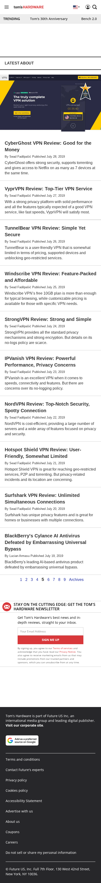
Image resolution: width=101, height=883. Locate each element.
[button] (94, 7)
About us (13, 821)
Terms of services (63, 648)
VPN (4, 77)
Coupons (12, 832)
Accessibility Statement (24, 801)
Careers (12, 842)
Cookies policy (17, 790)
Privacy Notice (67, 651)
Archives (76, 580)
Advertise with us (19, 811)
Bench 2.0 (89, 18)
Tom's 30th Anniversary (49, 18)
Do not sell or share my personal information (41, 852)
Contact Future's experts (25, 769)
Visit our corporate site (24, 725)
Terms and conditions (23, 759)
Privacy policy (16, 780)
